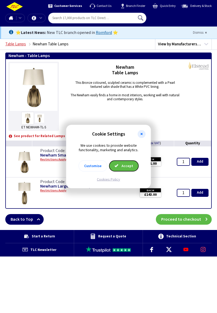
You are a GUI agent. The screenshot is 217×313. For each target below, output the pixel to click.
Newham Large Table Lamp (65, 186)
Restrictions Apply (53, 191)
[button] (142, 134)
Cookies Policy (108, 179)
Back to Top (22, 219)
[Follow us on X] (168, 250)
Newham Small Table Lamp (65, 155)
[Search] (141, 18)
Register (170, 20)
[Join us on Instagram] (203, 250)
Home (11, 18)
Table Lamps (15, 44)
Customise (93, 165)
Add (200, 161)
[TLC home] (14, 7)
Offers (37, 18)
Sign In (174, 16)
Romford (104, 33)
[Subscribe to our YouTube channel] (186, 250)
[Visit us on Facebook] (151, 250)
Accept (127, 165)
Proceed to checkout (181, 219)
